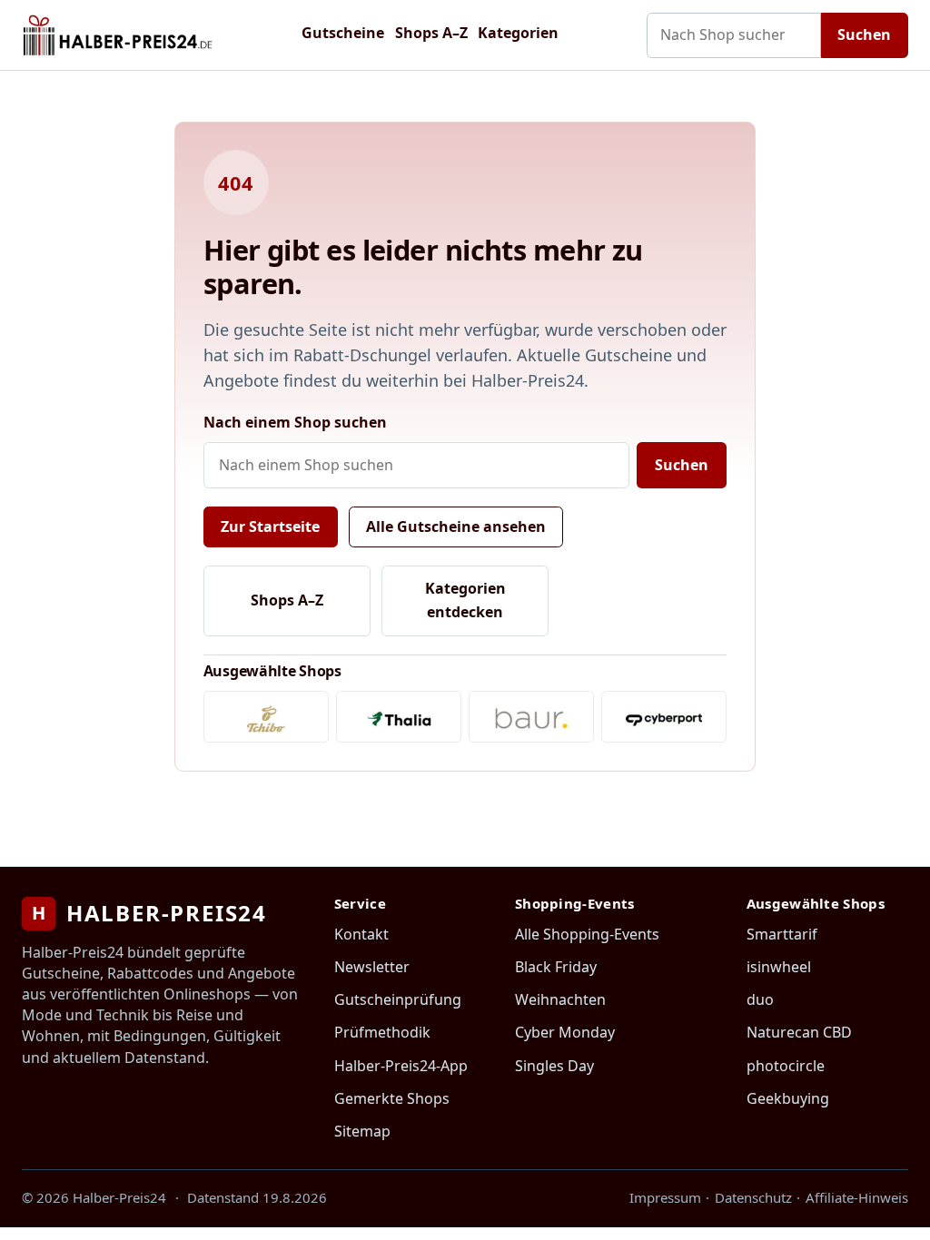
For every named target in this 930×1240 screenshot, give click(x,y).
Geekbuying (788, 1098)
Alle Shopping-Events (587, 934)
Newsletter (372, 967)
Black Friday (556, 967)
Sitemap (362, 1131)
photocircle (786, 1066)
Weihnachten (560, 999)
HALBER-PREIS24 (149, 913)
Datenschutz (753, 1197)
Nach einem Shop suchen (295, 422)
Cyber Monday (565, 1032)
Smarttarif (782, 934)
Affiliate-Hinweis (857, 1197)
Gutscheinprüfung (397, 999)
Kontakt (361, 934)
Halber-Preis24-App (401, 1066)
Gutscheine (343, 33)
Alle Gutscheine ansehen (456, 526)
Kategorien (518, 33)
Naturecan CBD (799, 1032)
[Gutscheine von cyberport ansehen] (664, 717)
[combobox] (734, 35)
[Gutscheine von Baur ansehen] (531, 717)
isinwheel (779, 967)
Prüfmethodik (382, 1032)
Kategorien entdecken (465, 600)
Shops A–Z (431, 33)
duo (760, 999)
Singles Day (554, 1066)
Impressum (665, 1197)
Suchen (864, 34)
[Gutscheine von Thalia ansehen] (398, 717)
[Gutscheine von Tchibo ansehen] (266, 717)
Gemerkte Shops (392, 1098)
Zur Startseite (270, 526)
